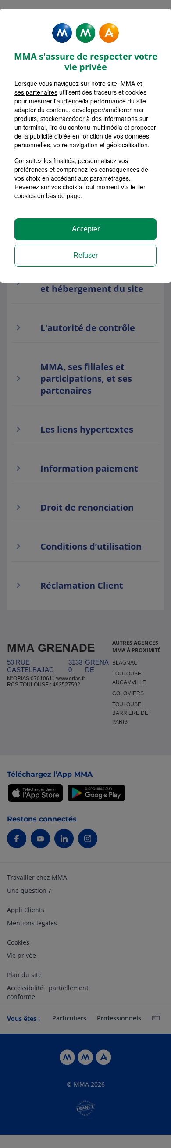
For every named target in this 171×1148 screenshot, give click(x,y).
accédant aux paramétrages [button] (90, 178)
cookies (25, 195)
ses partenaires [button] (35, 92)
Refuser (85, 255)
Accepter (86, 229)
